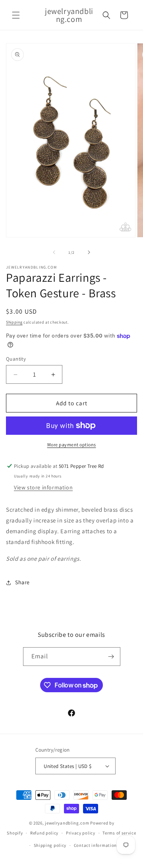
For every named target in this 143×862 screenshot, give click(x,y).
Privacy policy (80, 833)
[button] (16, 15)
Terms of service (119, 833)
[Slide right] (89, 252)
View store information (43, 487)
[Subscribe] (111, 656)
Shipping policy (50, 845)
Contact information (95, 845)
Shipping (14, 322)
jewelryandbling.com (67, 823)
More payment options (71, 445)
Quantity (16, 358)
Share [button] (22, 582)
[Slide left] (54, 252)
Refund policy (44, 833)
